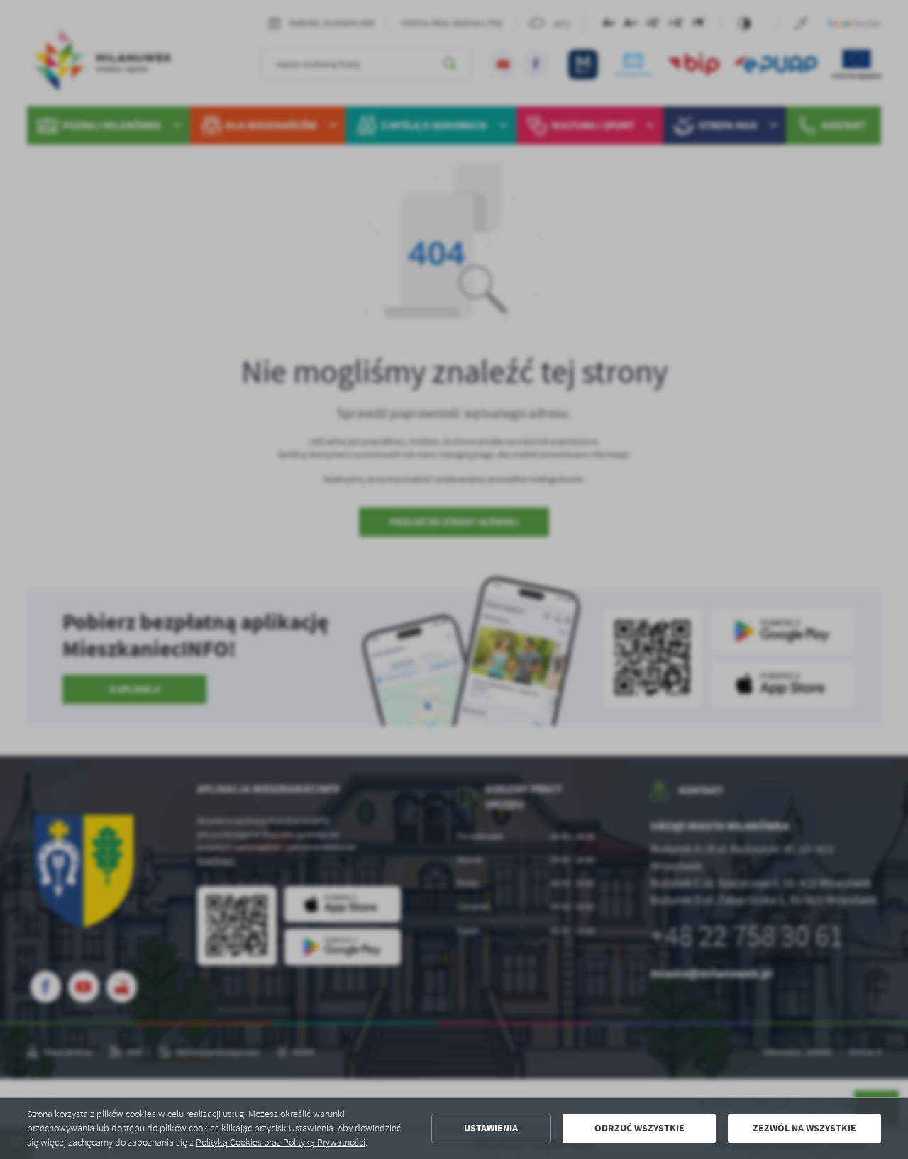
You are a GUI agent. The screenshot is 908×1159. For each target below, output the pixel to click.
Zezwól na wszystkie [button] (804, 1128)
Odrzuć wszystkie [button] (639, 1128)
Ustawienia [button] (491, 1128)
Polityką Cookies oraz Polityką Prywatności (280, 1142)
